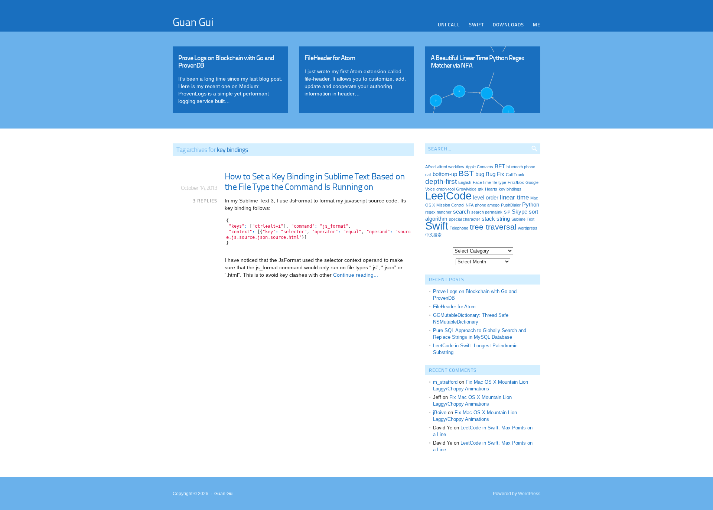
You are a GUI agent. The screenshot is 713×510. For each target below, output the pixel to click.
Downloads (508, 24)
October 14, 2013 (199, 187)
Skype (519, 212)
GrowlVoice (466, 189)
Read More (230, 78)
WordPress (529, 493)
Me (536, 24)
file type (499, 182)
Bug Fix (495, 174)
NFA (469, 205)
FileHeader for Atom (454, 306)
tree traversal (493, 226)
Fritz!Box (516, 182)
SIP (507, 212)
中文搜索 (433, 235)
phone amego (487, 205)
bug (479, 174)
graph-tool (445, 189)
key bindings (510, 189)
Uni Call (449, 24)
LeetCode (448, 195)
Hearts (491, 189)
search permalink (486, 212)
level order (485, 198)
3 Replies (205, 200)
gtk (481, 189)
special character (464, 219)
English (464, 182)
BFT (500, 166)
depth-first (441, 181)
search (461, 212)
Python (530, 205)
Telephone (459, 228)
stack (488, 219)
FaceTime (482, 182)
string (503, 219)
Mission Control (450, 205)
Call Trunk (515, 174)
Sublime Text (522, 219)
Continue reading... (355, 275)
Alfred (430, 167)
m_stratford (445, 382)
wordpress (527, 228)
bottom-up (445, 174)
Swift (476, 24)
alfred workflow (450, 167)
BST (466, 173)
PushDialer (511, 205)
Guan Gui (193, 21)
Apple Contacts (479, 167)
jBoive (439, 412)
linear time (514, 197)
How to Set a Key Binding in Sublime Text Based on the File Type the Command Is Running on (315, 181)
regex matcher (438, 212)
